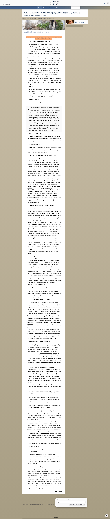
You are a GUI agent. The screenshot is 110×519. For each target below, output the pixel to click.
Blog (40, 7)
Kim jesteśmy (33, 7)
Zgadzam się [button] (82, 13)
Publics (59, 7)
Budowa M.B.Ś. (66, 7)
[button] (70, 26)
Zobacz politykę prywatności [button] (40, 15)
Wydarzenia (52, 7)
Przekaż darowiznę (76, 7)
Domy (45, 7)
